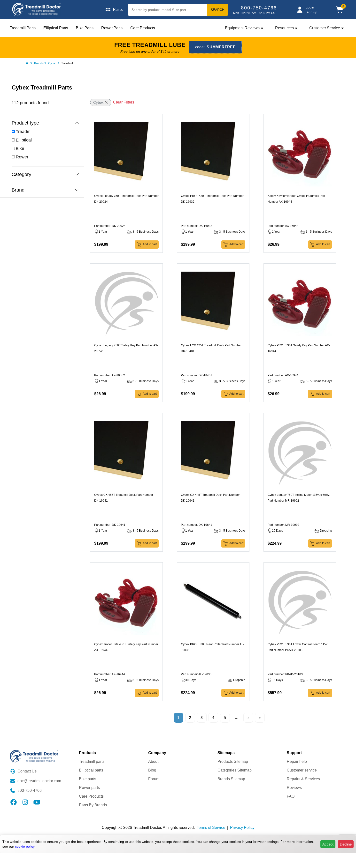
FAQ (290, 796)
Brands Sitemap (231, 779)
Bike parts (87, 779)
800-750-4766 (259, 7)
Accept (327, 844)
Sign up (311, 12)
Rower (22, 157)
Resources (284, 28)
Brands (39, 63)
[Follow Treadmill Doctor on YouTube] (37, 802)
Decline (346, 844)
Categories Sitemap (234, 770)
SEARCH (217, 10)
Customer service (302, 770)
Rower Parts (112, 28)
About (153, 761)
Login (310, 7)
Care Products (142, 28)
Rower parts (89, 788)
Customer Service (324, 28)
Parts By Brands (93, 805)
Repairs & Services (303, 779)
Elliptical (24, 140)
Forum (153, 779)
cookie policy (24, 846)
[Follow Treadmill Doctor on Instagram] (25, 802)
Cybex (52, 63)
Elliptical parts (91, 770)
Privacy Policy (242, 827)
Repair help (297, 761)
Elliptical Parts (55, 28)
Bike (20, 148)
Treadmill (24, 131)
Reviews (294, 788)
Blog (152, 770)
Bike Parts (84, 28)
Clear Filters (123, 102)
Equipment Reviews (242, 28)
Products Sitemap (232, 761)
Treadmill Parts (23, 28)
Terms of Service (211, 827)
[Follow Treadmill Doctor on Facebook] (13, 802)
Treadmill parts (91, 761)
